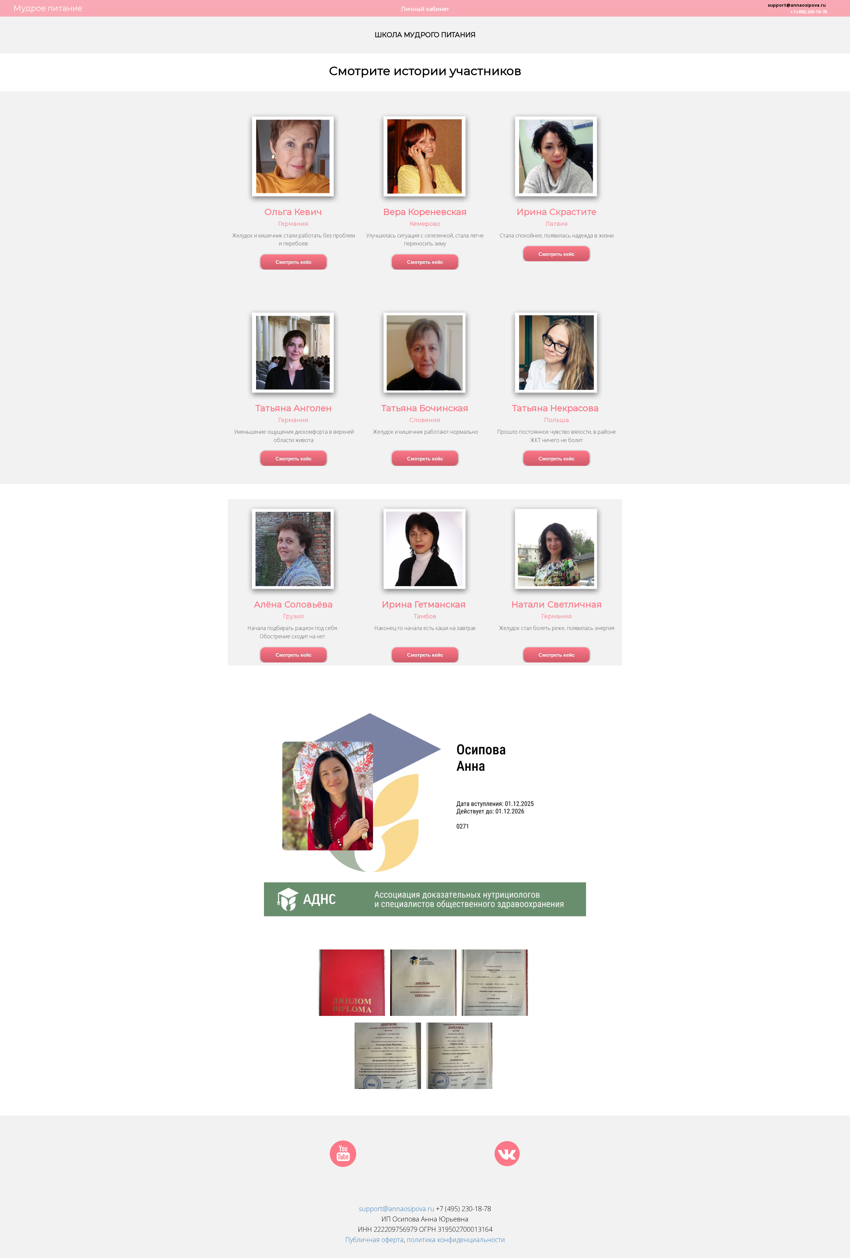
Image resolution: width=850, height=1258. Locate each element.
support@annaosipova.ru (797, 5)
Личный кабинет (425, 9)
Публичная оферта (374, 1239)
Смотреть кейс (293, 262)
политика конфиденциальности (456, 1239)
